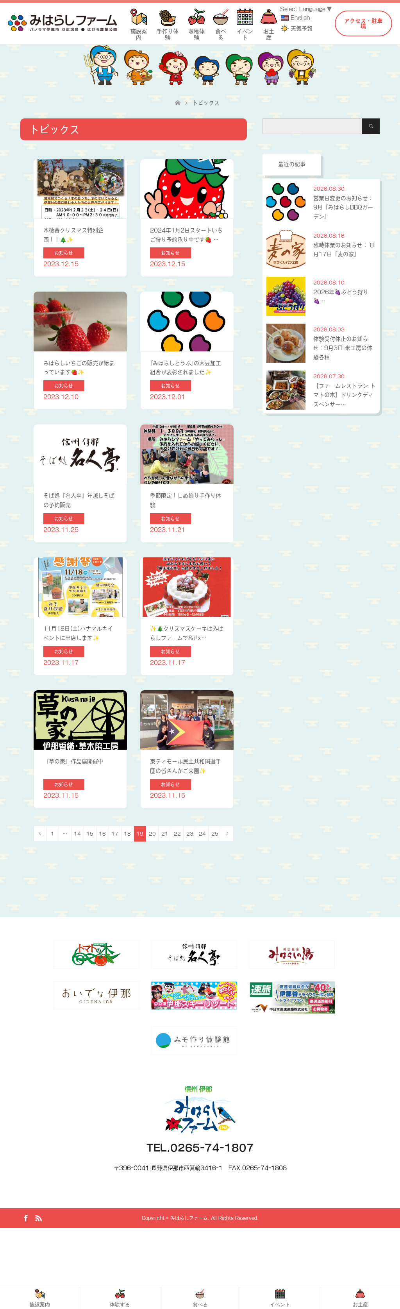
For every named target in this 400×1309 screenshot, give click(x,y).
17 (114, 833)
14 (77, 833)
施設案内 (138, 31)
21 (164, 833)
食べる (220, 31)
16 (102, 833)
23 (189, 833)
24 (202, 833)
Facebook (25, 1217)
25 (214, 833)
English (300, 17)
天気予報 (301, 28)
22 (177, 833)
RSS (38, 1217)
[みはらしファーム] (62, 23)
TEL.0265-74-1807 (200, 1148)
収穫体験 (196, 31)
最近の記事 (291, 164)
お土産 (268, 31)
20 (152, 833)
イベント (245, 31)
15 (89, 833)
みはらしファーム (189, 1218)
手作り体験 (168, 31)
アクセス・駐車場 (363, 23)
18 (127, 833)
